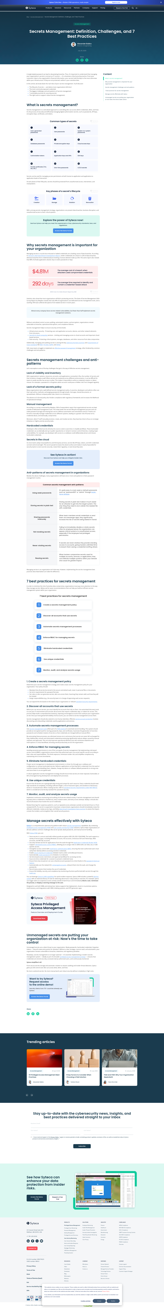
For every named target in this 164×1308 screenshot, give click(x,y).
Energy (102, 1239)
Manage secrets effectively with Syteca (116, 94)
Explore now (116, 2)
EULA (28, 1274)
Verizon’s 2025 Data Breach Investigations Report (44, 256)
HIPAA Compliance (123, 1225)
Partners (77, 8)
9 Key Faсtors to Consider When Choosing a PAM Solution (78, 1076)
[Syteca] (31, 8)
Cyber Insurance (86, 1237)
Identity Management (69, 1232)
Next (31, 1095)
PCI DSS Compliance (124, 1239)
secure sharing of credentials (43, 853)
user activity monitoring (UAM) (63, 828)
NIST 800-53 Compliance (125, 1227)
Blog (28, 17)
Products (49, 8)
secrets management (74, 826)
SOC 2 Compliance (123, 1230)
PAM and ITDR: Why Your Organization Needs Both (119, 1076)
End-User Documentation (125, 1266)
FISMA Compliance (123, 1242)
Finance (102, 1225)
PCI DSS (46, 345)
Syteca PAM (33, 833)
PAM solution (61, 729)
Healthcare (103, 1227)
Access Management (36, 17)
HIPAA (58, 345)
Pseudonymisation (68, 1253)
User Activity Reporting (69, 1245)
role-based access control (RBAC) (45, 845)
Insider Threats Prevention (89, 1230)
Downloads (67, 1271)
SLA (28, 1282)
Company (85, 8)
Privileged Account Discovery (71, 1235)
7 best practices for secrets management (117, 90)
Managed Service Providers (107, 1269)
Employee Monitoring (88, 1225)
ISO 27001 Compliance (124, 1235)
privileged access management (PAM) (39, 828)
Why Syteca (85, 1264)
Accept (99, 1301)
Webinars (66, 1278)
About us (85, 1266)
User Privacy (85, 1239)
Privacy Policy (105, 1291)
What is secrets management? (113, 78)
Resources (67, 8)
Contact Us (32, 1248)
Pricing (102, 8)
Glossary (66, 1281)
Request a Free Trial (122, 8)
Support (95, 8)
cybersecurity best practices (75, 343)
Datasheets (67, 1269)
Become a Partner (105, 1278)
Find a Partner (104, 1276)
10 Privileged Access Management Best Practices (44, 1076)
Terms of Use (31, 1270)
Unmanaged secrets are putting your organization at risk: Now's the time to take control (119, 98)
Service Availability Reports (36, 1286)
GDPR (51, 345)
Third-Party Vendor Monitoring (90, 1235)
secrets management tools (38, 729)
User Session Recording (70, 1241)
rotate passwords (44, 855)
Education (103, 1235)
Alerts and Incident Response (71, 1243)
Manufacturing (104, 1232)
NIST (41, 345)
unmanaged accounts (59, 865)
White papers (67, 1276)
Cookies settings (85, 1301)
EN (136, 8)
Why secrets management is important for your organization (118, 83)
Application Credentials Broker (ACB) (85, 843)
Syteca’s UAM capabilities (46, 877)
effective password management (65, 348)
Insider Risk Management (89, 1227)
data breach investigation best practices (72, 809)
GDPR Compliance (123, 1237)
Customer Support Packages (126, 1271)
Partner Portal (104, 1273)
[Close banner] (161, 2)
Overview (121, 1244)
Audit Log (32, 873)
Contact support (123, 1264)
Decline (113, 1301)
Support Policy (122, 1269)
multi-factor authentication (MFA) (60, 849)
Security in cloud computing (38, 335)
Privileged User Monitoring (70, 1228)
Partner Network (105, 1264)
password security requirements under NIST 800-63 (80, 788)
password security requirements (86, 702)
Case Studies (67, 1264)
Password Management (70, 1230)
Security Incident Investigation (90, 1232)
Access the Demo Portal (63, 231)
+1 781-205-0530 (32, 1236)
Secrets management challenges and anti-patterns (119, 87)
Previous (27, 1095)
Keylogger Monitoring (69, 1248)
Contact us (85, 1269)
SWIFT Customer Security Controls (127, 1232)
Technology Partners (106, 1271)
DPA (28, 1290)
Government (104, 1230)
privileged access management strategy (73, 957)
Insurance (103, 1237)
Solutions (58, 8)
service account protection (84, 719)
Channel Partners (105, 1266)
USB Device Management (70, 1250)
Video (65, 1266)
